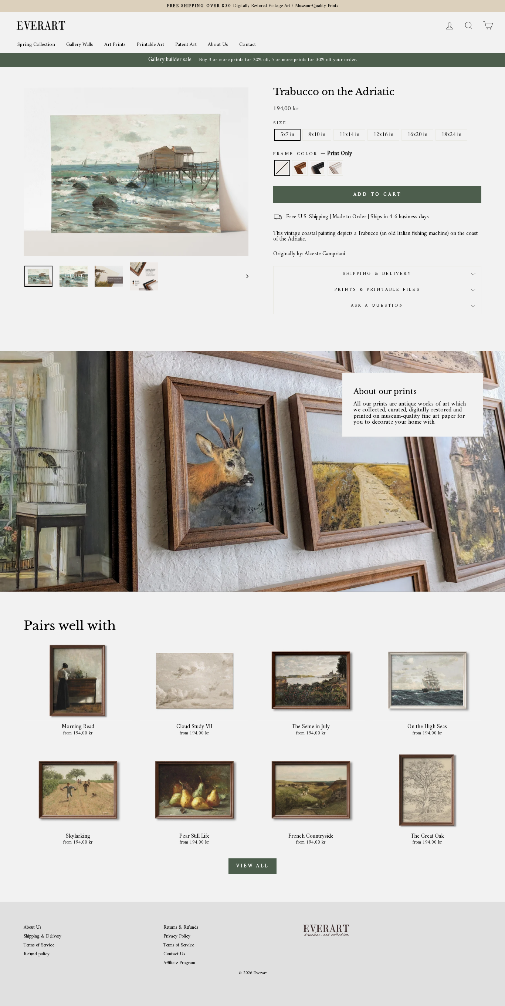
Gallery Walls (79, 44)
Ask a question (377, 306)
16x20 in (417, 135)
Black (317, 168)
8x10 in (316, 135)
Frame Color (312, 154)
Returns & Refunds (180, 928)
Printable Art (150, 44)
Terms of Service (39, 945)
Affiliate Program (179, 963)
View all (252, 866)
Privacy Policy (176, 937)
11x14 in (349, 135)
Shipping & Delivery (377, 274)
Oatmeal (335, 168)
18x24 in (451, 135)
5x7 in (287, 135)
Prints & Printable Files (377, 290)
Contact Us (174, 954)
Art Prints (115, 44)
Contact (247, 44)
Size (280, 123)
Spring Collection (36, 44)
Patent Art (186, 44)
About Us (218, 44)
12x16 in (383, 135)
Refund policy (37, 954)
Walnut (299, 168)
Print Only (282, 168)
